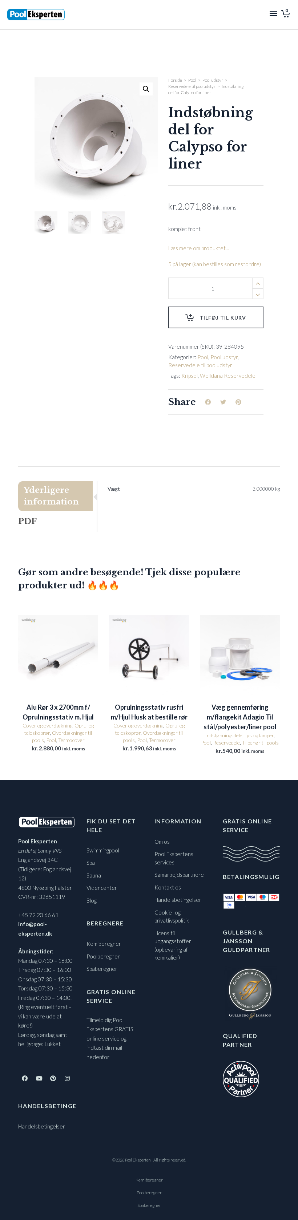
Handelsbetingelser (41, 1126)
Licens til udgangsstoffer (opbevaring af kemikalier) (172, 945)
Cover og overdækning (47, 725)
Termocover (71, 740)
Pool (192, 80)
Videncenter (101, 887)
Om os (162, 841)
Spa (90, 862)
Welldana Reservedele (227, 375)
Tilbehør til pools (260, 742)
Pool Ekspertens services (173, 858)
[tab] (57, 496)
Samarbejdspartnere (179, 874)
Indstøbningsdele (223, 735)
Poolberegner (103, 956)
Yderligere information (51, 496)
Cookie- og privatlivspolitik (171, 916)
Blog (91, 900)
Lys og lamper (259, 735)
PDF (27, 521)
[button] (146, 89)
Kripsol (189, 375)
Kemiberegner (103, 943)
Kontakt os (167, 887)
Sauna (93, 875)
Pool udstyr (212, 80)
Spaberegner (101, 968)
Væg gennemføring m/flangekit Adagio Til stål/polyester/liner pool (240, 717)
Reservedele (226, 742)
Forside (175, 80)
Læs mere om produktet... (198, 248)
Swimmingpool (102, 850)
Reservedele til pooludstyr (192, 86)
